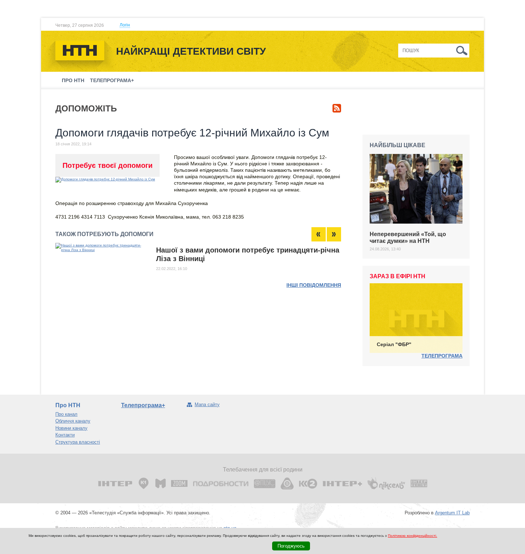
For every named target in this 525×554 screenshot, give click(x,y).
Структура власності (77, 442)
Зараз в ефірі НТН (397, 276)
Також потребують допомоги (104, 234)
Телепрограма (441, 356)
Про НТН (73, 80)
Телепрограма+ (112, 80)
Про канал (66, 414)
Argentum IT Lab (452, 512)
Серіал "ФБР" (394, 344)
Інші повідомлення (313, 285)
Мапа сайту (207, 404)
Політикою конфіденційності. (412, 536)
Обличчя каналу (72, 421)
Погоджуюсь (291, 546)
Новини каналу (71, 428)
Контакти (65, 435)
